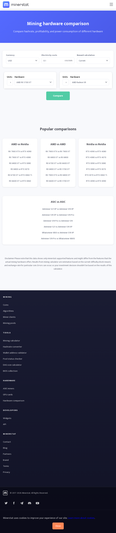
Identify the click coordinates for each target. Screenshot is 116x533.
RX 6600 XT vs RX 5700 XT (58, 181)
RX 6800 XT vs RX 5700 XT (58, 169)
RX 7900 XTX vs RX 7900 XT (58, 151)
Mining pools (9, 323)
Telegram (22, 503)
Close (58, 526)
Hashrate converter (12, 347)
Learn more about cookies (81, 518)
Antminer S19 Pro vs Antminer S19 (58, 221)
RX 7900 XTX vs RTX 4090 (19, 151)
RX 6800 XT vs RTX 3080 (20, 163)
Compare (58, 96)
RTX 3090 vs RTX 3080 (96, 163)
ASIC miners (8, 388)
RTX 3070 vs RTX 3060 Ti (96, 175)
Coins (5, 305)
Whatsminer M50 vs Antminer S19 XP (58, 232)
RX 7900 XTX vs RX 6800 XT (58, 175)
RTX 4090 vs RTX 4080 (96, 151)
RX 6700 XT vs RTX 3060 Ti (20, 175)
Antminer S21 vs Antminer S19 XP (58, 226)
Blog (5, 448)
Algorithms (8, 311)
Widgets (7, 418)
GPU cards (8, 394)
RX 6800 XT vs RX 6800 (58, 157)
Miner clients (9, 317)
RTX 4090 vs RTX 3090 (96, 181)
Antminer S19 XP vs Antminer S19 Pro (58, 215)
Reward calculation (86, 55)
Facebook (14, 503)
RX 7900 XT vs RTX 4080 (20, 157)
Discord (37, 503)
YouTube (30, 503)
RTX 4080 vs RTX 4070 (96, 157)
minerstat (16, 4)
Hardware (19, 77)
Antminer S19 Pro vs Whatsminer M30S (58, 238)
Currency (10, 55)
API (4, 424)
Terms (6, 466)
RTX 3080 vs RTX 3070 (96, 169)
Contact (7, 442)
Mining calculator (11, 341)
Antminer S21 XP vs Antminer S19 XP (58, 209)
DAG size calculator (12, 365)
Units (9, 77)
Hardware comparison (13, 401)
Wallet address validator (15, 353)
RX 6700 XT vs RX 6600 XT (58, 163)
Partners (7, 454)
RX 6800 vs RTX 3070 (20, 169)
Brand (6, 460)
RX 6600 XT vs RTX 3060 (20, 181)
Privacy (6, 472)
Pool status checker (12, 359)
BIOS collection (10, 371)
